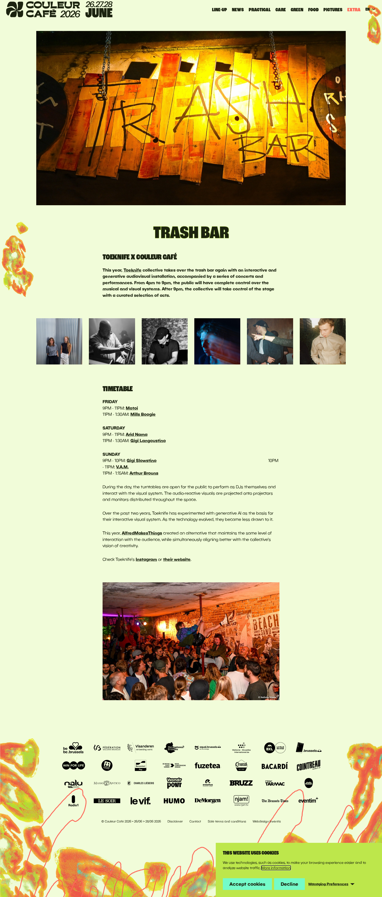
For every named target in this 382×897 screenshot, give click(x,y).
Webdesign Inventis (267, 821)
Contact (195, 821)
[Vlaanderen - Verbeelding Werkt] (140, 747)
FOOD (313, 9)
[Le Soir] (107, 800)
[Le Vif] (140, 800)
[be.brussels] (73, 747)
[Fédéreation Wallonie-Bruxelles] (107, 747)
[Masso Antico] (107, 783)
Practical (260, 9)
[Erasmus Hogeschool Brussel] (208, 783)
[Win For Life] (73, 765)
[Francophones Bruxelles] (174, 747)
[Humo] (174, 800)
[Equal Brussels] (208, 747)
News (238, 9)
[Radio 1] (73, 800)
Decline (289, 884)
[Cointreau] (308, 765)
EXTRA (354, 9)
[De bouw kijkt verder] (174, 765)
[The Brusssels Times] (275, 800)
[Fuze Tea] (208, 765)
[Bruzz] (241, 783)
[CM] (107, 765)
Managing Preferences (328, 884)
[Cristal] (241, 765)
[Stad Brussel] (275, 747)
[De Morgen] (208, 800)
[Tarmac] (275, 783)
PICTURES (332, 9)
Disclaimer (175, 821)
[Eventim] (308, 800)
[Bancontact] (140, 765)
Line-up (219, 9)
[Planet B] (174, 783)
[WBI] (241, 747)
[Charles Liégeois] (140, 783)
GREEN (297, 9)
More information (276, 868)
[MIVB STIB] (308, 747)
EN (367, 9)
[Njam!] (241, 800)
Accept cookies (247, 884)
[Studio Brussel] (308, 783)
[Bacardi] (275, 765)
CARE (280, 9)
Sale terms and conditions (227, 821)
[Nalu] (73, 783)
